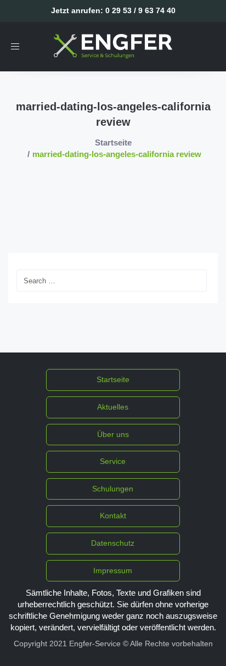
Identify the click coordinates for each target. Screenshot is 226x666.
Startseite (113, 142)
